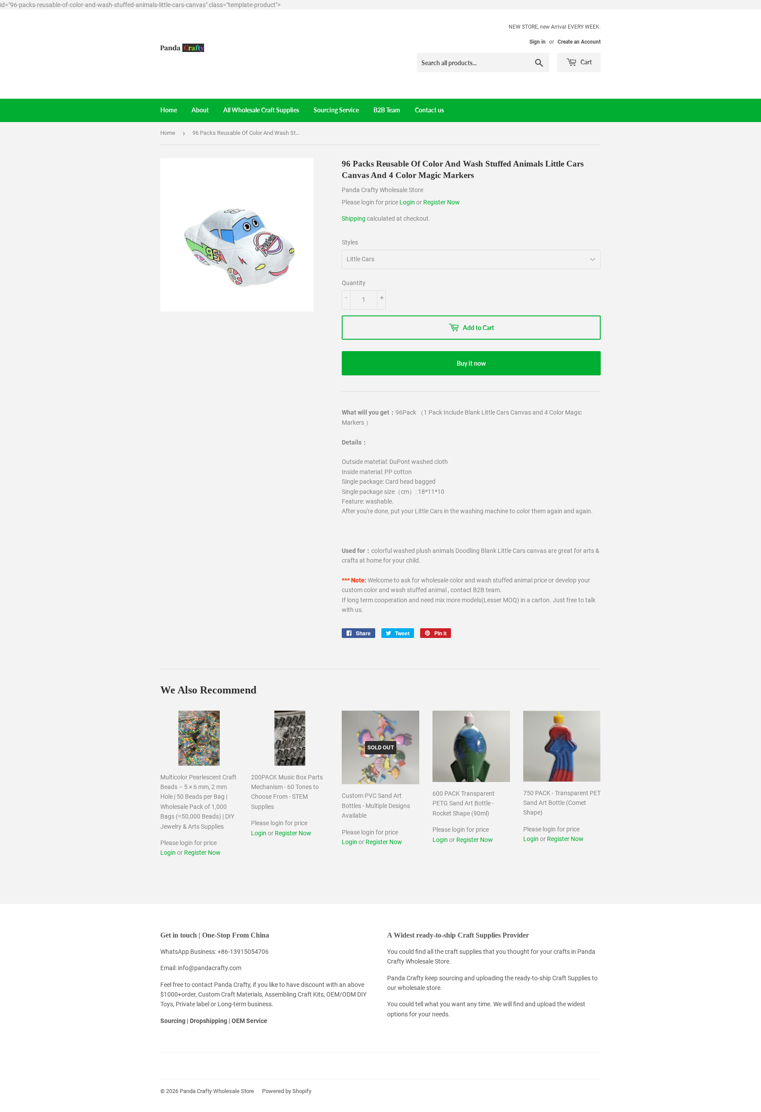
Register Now (441, 202)
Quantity (354, 282)
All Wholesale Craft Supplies (261, 110)
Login (407, 202)
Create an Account (579, 42)
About (200, 110)
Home (168, 110)
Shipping (354, 218)
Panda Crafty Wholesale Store (217, 1091)
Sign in (537, 42)
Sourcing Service (336, 110)
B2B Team (386, 110)
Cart (585, 62)
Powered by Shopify (286, 1091)
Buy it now (471, 363)
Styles (350, 242)
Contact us (429, 110)
